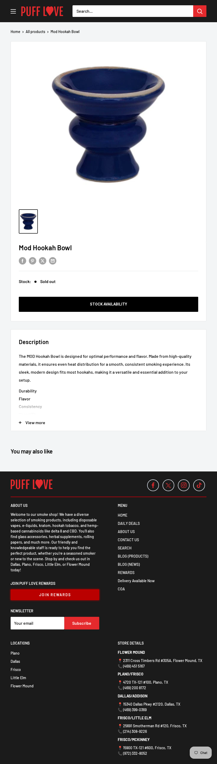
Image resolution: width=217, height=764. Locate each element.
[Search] (199, 11)
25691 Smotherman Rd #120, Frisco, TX (155, 726)
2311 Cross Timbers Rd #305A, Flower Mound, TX (162, 660)
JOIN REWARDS (55, 594)
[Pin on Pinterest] (32, 260)
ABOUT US (126, 531)
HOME (122, 515)
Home (15, 31)
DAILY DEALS (129, 523)
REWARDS (126, 572)
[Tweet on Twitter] (42, 260)
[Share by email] (52, 260)
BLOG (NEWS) (129, 564)
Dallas (15, 661)
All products (35, 31)
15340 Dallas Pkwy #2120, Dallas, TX (151, 704)
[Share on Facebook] (22, 260)
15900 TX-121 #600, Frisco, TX (147, 748)
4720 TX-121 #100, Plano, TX (145, 682)
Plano (15, 653)
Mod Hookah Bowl (45, 247)
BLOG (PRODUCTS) (133, 556)
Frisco (16, 669)
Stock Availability (108, 304)
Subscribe (81, 623)
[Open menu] (13, 11)
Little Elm (18, 677)
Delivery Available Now (136, 580)
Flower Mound (22, 686)
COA (121, 589)
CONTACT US (128, 540)
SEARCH (125, 548)
